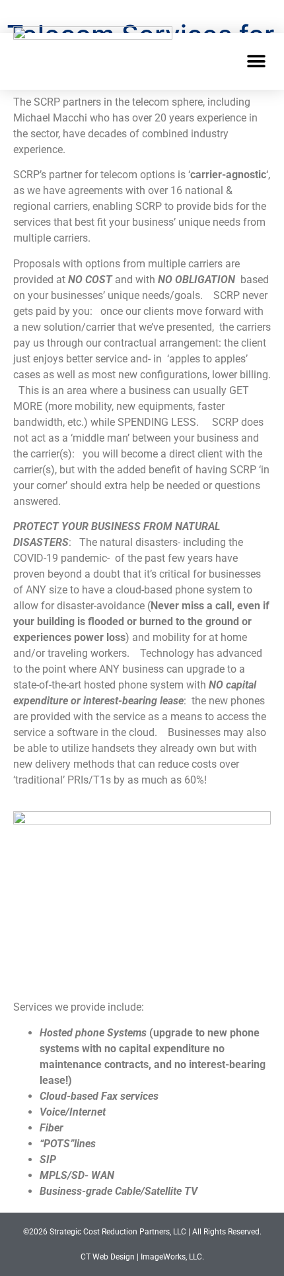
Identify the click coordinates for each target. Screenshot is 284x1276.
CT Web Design (108, 1256)
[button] (256, 61)
